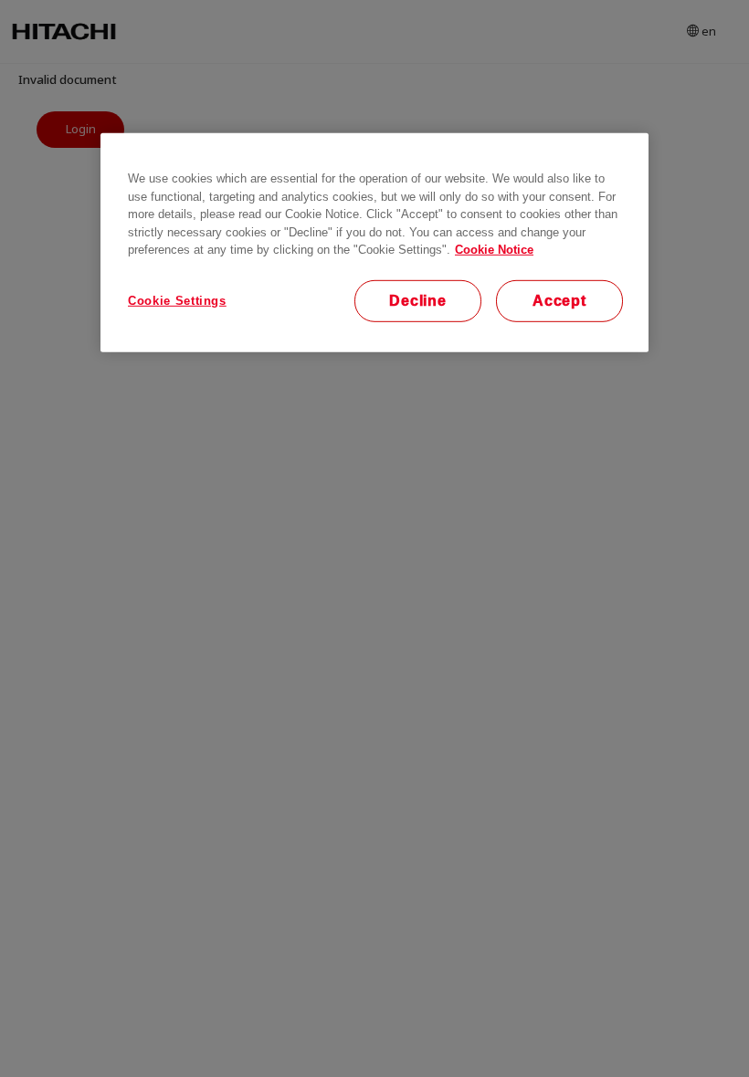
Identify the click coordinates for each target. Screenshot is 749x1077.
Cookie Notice (494, 249)
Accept (559, 300)
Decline (418, 300)
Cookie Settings (177, 300)
